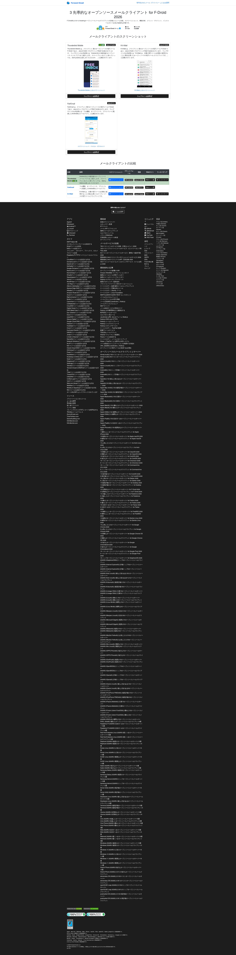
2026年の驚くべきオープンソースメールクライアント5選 (121, 840)
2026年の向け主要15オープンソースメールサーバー (121, 591)
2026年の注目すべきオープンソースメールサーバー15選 (121, 725)
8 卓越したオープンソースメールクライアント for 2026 (120, 497)
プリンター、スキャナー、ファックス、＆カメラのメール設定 (82, 252)
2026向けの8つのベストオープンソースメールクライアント (121, 882)
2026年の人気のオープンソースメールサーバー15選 (121, 749)
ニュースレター (149, 225)
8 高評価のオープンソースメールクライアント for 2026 (121, 476)
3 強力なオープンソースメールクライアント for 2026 (118, 548)
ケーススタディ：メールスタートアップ (113, 339)
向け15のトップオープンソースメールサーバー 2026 (120, 362)
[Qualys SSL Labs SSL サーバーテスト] (74, 908)
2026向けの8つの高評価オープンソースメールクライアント (121, 899)
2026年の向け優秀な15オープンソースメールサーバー (121, 603)
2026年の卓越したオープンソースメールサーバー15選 (120, 819)
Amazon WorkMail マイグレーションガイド (114, 273)
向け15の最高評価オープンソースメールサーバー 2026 (121, 389)
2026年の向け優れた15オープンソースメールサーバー (120, 598)
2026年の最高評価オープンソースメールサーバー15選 (121, 805)
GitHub (148, 228)
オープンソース (105, 239)
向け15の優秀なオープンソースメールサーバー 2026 (121, 412)
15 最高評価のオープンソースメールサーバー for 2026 (121, 483)
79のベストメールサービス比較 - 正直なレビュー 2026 (118, 246)
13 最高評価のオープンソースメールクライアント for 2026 (120, 486)
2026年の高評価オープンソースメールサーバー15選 (121, 789)
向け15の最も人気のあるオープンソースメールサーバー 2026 (120, 380)
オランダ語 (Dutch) (161, 231)
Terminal (72, 235)
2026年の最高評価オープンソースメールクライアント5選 (121, 809)
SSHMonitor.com (72, 421)
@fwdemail (150, 231)
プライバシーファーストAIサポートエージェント (116, 284)
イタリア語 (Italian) (161, 253)
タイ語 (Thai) (160, 276)
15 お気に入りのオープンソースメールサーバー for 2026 (120, 444)
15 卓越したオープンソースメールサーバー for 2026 (121, 494)
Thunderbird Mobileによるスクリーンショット (91, 90)
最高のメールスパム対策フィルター (112, 275)
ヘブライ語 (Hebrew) (162, 243)
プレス (146, 266)
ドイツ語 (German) (161, 241)
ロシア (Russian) (161, 268)
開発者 (103, 219)
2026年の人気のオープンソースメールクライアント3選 (121, 855)
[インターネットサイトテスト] (76, 914)
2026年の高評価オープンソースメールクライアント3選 (121, 793)
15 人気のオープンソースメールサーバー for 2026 (119, 478)
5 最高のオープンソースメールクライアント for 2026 (120, 439)
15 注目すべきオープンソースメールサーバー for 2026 (120, 505)
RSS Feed (149, 237)
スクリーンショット (117, 180)
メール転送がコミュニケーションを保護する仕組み (117, 343)
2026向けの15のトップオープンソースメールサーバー (121, 886)
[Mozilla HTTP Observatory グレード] (90, 908)
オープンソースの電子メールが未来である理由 (115, 348)
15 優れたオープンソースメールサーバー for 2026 (119, 500)
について (147, 248)
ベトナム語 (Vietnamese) (160, 284)
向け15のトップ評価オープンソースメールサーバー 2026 (120, 371)
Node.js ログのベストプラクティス (111, 279)
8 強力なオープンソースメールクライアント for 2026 (120, 458)
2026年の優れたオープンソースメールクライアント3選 (121, 826)
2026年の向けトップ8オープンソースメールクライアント (121, 672)
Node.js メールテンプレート (109, 321)
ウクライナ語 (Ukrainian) (160, 281)
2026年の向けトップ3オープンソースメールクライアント (121, 561)
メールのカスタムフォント (109, 297)
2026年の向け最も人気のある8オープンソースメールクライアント (121, 689)
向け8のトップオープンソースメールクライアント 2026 (121, 366)
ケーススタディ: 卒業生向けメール (111, 288)
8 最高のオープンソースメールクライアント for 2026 (120, 521)
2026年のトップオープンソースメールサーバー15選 (121, 780)
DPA (145, 259)
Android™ (72, 226)
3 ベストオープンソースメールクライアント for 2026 (120, 554)
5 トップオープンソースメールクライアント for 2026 (121, 470)
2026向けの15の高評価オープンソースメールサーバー (121, 895)
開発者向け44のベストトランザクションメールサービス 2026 (120, 257)
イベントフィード (148, 245)
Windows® (70, 224)
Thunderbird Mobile (71, 179)
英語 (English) (160, 233)
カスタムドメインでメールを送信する (79, 244)
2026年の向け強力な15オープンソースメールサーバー (121, 652)
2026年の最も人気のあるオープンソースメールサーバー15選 (121, 798)
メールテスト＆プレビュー (109, 304)
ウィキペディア (163, 180)
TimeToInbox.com (73, 416)
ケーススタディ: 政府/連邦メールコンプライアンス (117, 286)
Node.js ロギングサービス (109, 326)
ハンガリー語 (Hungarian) (160, 246)
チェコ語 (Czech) (161, 225)
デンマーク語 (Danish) (160, 228)
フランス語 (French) (162, 239)
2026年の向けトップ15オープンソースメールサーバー (121, 667)
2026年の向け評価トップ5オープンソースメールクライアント (121, 570)
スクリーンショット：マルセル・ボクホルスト (91, 146)
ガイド (69, 238)
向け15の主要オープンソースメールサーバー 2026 (120, 397)
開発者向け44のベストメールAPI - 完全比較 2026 (116, 259)
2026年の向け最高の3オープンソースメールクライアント (121, 663)
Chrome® (72, 233)
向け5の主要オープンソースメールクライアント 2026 (121, 402)
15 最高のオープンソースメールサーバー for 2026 (121, 436)
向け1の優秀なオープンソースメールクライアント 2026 (120, 415)
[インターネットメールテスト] (95, 914)
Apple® (69, 222)
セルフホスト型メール (107, 315)
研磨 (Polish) (160, 262)
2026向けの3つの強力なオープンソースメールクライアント (121, 873)
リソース (70, 395)
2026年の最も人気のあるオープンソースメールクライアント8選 (121, 802)
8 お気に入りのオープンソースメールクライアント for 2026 (119, 448)
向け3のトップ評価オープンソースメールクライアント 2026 (121, 375)
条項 (145, 255)
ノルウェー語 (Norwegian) (160, 259)
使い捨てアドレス (73, 405)
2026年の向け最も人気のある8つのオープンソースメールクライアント (121, 579)
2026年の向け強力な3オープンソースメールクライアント (121, 656)
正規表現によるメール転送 (109, 237)
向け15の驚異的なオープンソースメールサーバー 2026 (121, 428)
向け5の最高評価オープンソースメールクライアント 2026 (121, 393)
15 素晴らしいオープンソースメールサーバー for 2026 (121, 511)
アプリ (69, 219)
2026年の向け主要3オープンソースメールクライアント (121, 594)
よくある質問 (164, 3)
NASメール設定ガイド (74, 248)
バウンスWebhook (106, 235)
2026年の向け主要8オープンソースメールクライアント (121, 707)
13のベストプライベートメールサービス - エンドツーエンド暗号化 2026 (121, 249)
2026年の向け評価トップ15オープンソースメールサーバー (121, 565)
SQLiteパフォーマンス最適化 (110, 335)
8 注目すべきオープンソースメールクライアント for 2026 (119, 508)
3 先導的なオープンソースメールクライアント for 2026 (121, 491)
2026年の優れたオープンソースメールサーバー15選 (121, 823)
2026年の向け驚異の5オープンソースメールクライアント (121, 625)
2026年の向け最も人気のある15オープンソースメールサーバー (121, 685)
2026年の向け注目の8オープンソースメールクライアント (121, 616)
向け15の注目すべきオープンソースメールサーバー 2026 (121, 420)
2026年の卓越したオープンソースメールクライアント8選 (121, 821)
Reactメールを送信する (108, 337)
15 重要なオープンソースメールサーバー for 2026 (119, 452)
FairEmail (70, 187)
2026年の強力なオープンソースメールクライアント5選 (120, 768)
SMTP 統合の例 (72, 242)
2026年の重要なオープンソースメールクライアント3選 (121, 864)
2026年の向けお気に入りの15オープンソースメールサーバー (121, 636)
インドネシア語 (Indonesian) (160, 250)
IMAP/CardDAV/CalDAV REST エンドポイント (115, 295)
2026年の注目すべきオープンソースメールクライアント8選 (121, 729)
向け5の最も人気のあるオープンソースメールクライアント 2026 (121, 384)
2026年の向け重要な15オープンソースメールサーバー (121, 644)
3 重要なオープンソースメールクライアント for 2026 (121, 454)
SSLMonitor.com (72, 423)
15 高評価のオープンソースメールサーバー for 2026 (120, 474)
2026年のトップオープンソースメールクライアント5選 (121, 784)
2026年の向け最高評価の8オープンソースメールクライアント (121, 588)
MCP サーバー (105, 306)
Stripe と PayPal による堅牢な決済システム (114, 341)
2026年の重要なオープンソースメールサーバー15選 (121, 758)
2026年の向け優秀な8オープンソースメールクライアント (121, 607)
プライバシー (155, 3)
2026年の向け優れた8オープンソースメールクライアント (121, 600)
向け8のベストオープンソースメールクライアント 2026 (120, 358)
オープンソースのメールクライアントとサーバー (120, 351)
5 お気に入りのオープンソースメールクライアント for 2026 (120, 530)
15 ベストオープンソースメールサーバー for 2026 (120, 461)
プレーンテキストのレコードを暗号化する (82, 410)
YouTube (149, 235)
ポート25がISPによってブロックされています (82, 392)
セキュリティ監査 (106, 224)
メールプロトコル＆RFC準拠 (110, 299)
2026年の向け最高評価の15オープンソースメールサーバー (121, 583)
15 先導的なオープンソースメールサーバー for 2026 (120, 489)
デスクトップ (73, 231)
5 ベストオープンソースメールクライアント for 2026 (121, 463)
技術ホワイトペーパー (107, 222)
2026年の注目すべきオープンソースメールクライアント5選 (121, 833)
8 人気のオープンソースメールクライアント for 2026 (120, 480)
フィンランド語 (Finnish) (160, 236)
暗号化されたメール (143, 3)
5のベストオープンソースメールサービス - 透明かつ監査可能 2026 (120, 254)
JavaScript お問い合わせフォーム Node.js (114, 317)
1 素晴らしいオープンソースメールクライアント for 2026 (119, 433)
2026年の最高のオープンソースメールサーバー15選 (120, 741)
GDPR (146, 257)
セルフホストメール (107, 233)
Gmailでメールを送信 (74, 246)
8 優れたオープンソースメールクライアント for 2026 (120, 503)
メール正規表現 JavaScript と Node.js (112, 301)
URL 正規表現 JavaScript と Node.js (112, 346)
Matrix (148, 233)
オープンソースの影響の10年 (110, 270)
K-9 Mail (70, 194)
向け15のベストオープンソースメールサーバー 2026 (121, 354)
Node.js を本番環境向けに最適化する (112, 310)
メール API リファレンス (108, 228)
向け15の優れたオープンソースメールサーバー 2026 (121, 405)
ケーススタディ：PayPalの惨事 (110, 328)
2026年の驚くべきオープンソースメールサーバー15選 (121, 733)
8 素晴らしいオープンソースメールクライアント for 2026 (120, 515)
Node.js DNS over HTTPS (109, 319)
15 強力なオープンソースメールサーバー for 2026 (119, 456)
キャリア (147, 268)
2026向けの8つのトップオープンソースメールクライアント (121, 890)
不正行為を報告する (148, 263)
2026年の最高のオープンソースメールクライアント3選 (121, 775)
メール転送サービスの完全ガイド (111, 308)
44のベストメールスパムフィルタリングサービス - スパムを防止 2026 (121, 263)
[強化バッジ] (70, 924)
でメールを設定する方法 (78, 259)
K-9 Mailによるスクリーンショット (145, 90)
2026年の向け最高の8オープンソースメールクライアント (121, 632)
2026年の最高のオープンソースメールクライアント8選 (121, 745)
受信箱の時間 (71, 403)
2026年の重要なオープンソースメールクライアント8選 (121, 762)
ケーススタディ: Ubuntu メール (110, 290)
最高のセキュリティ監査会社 (109, 281)
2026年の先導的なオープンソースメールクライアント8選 (121, 815)
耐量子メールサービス (107, 330)
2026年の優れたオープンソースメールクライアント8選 (120, 721)
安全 (145, 251)
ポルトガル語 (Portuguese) (160, 265)
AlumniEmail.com (72, 414)
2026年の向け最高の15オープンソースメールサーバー (120, 629)
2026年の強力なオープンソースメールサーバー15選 (119, 766)
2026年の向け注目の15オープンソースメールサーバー (121, 612)
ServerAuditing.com (73, 419)
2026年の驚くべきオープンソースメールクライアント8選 (121, 738)
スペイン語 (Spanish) (162, 270)
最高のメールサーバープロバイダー (112, 277)
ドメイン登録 (71, 407)
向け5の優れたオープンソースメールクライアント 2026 (120, 408)
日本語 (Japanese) (161, 255)
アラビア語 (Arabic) (162, 222)
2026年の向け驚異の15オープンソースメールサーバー (121, 621)
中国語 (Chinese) (161, 224)
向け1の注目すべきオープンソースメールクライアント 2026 (121, 424)
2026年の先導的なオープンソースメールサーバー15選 (120, 812)
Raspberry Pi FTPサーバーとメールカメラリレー (82, 256)
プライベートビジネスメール (76, 399)
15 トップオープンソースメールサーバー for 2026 (119, 466)
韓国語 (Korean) (161, 256)
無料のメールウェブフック (109, 231)
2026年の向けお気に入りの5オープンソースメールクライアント (121, 641)
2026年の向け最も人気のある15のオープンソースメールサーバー (121, 574)
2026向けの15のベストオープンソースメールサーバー (121, 877)
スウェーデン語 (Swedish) (160, 273)
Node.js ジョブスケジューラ (109, 323)
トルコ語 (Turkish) (161, 278)
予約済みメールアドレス (75, 412)
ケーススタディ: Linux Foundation (111, 293)
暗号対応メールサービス (108, 312)
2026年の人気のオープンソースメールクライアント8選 (121, 753)
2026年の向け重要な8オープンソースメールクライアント (121, 647)
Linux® (71, 228)
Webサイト (149, 180)
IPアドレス (104, 226)
